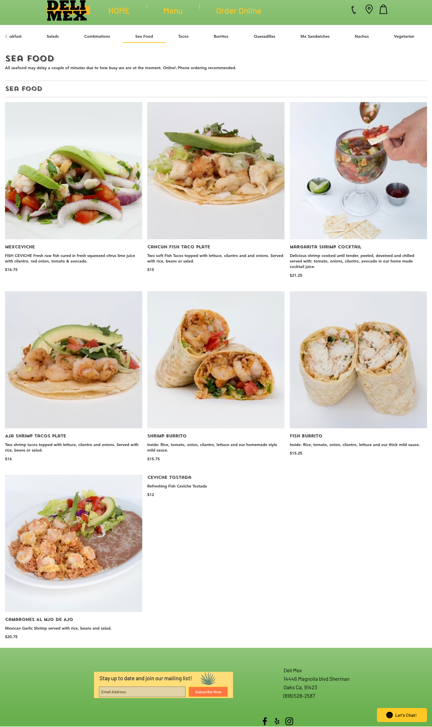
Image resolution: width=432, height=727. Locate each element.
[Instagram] (289, 721)
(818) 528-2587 (299, 696)
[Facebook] (265, 721)
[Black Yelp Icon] (277, 721)
